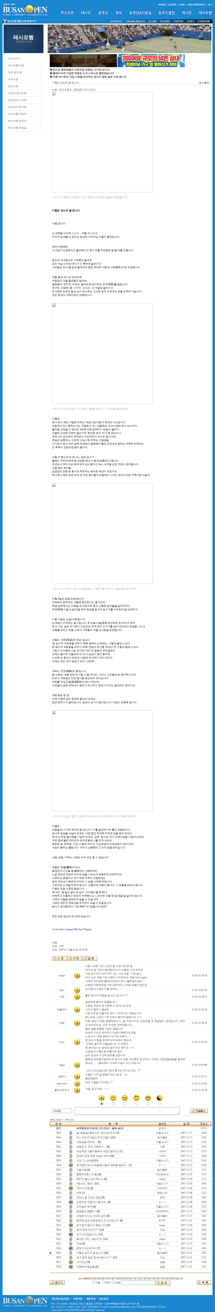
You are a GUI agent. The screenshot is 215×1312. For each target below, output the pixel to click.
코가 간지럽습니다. (87, 1234)
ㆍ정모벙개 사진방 (16, 100)
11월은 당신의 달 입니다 (90, 1252)
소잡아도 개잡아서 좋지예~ (91, 1202)
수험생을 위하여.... (86, 1142)
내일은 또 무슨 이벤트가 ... (91, 1146)
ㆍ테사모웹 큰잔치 (16, 113)
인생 (78, 1243)
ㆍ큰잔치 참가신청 (16, 93)
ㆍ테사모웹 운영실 (16, 127)
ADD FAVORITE (196, 4)
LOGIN (172, 4)
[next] (180, 1278)
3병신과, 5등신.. (85, 1183)
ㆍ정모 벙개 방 (14, 72)
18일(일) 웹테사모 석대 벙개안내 (97, 1132)
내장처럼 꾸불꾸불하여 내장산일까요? (97, 1151)
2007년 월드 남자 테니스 (90, 1179)
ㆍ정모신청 (12, 86)
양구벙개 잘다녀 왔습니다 (90, 1225)
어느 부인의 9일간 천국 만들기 (93, 1137)
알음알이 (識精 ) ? (86, 1211)
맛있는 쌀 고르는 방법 (88, 1197)
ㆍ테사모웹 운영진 (16, 120)
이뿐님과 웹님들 (85, 1266)
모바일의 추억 (84, 1206)
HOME (161, 4)
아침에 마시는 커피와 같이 (91, 1215)
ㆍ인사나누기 (13, 58)
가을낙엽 (81, 1169)
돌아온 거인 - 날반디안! (89, 1239)
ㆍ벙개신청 (12, 79)
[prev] (82, 1278)
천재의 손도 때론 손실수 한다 (92, 1155)
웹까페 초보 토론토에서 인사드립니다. (97, 1220)
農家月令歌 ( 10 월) (87, 1174)
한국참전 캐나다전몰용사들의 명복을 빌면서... (102, 1165)
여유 (78, 1192)
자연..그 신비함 (84, 1160)
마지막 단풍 (83, 1188)
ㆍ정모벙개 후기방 (16, 107)
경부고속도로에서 (86, 1248)
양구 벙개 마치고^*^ (87, 1229)
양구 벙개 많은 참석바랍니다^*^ (94, 1257)
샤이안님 (81, 1262)
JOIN (182, 4)
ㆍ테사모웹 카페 (15, 65)
